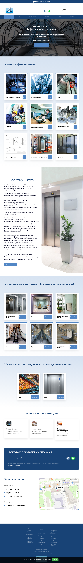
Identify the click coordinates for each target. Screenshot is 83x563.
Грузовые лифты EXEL (53, 540)
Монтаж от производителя (53, 533)
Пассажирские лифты (41, 540)
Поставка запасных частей (42, 529)
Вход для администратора (41, 549)
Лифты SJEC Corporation (53, 545)
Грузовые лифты (41, 542)
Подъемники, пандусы (54, 531)
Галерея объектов (29, 534)
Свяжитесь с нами (11, 264)
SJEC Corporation (41, 535)
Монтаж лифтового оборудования (29, 538)
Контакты (41, 45)
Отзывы (29, 530)
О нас (29, 528)
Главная (9, 16)
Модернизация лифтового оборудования (29, 541)
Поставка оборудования (41, 533)
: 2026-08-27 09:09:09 (48, 553)
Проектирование (41, 531)
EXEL (42, 536)
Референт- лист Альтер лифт (29, 532)
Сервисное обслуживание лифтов (29, 545)
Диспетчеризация (41, 527)
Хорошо (55, 559)
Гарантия (42, 538)
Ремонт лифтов (29, 535)
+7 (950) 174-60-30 (74, 12)
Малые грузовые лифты (41, 544)
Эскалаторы (53, 527)
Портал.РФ (46, 551)
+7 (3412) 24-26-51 (62, 12)
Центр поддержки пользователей (41, 554)
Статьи (60, 16)
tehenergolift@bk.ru (63, 9)
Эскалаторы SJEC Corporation (53, 543)
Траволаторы (53, 528)
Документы (53, 536)
